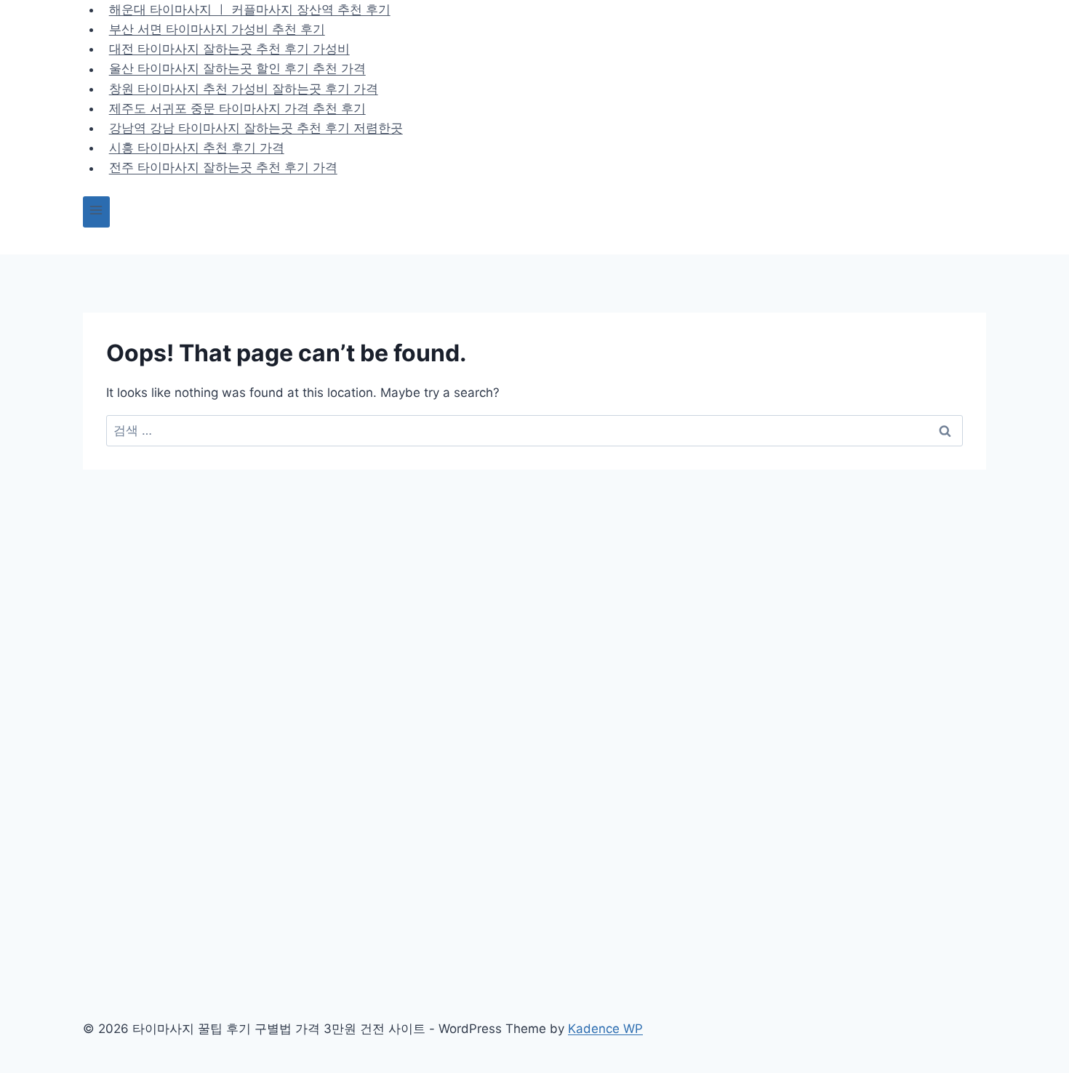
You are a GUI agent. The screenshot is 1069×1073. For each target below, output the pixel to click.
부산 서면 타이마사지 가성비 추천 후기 (217, 29)
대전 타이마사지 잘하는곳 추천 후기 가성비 (229, 48)
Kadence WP (605, 1028)
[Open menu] (96, 212)
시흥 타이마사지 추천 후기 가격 (196, 147)
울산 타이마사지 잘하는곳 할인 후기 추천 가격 (237, 69)
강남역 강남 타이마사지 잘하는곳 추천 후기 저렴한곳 (256, 128)
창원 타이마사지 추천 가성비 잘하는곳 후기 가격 (243, 88)
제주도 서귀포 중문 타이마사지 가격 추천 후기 (237, 108)
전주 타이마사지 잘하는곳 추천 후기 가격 (223, 168)
